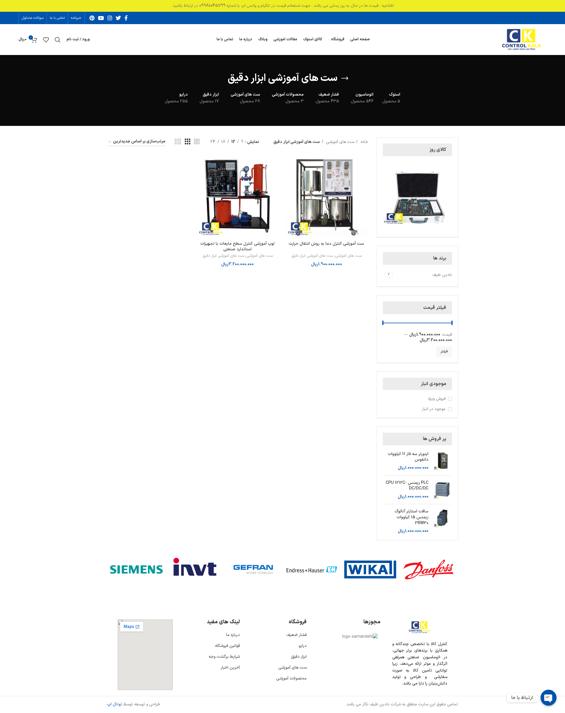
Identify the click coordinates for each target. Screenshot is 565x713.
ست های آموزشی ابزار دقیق (312, 256)
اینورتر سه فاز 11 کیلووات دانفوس (408, 457)
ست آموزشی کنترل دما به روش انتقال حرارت (326, 244)
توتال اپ (114, 704)
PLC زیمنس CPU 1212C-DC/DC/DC (407, 486)
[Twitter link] (118, 18)
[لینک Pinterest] (92, 18)
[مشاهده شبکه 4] (178, 142)
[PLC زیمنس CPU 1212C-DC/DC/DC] (442, 490)
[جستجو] (58, 40)
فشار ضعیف (296, 635)
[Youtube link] (101, 18)
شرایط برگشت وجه (224, 657)
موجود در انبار (434, 409)
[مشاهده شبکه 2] (197, 142)
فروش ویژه (437, 399)
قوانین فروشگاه (227, 646)
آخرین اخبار (230, 667)
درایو (303, 646)
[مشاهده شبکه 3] (187, 142)
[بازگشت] (345, 78)
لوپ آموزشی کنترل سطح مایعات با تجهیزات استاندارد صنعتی (237, 247)
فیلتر (444, 351)
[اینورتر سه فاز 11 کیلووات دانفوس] (442, 461)
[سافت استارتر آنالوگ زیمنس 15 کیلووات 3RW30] (442, 521)
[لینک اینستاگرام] (110, 18)
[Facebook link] (126, 18)
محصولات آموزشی (291, 678)
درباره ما (233, 635)
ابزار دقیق (299, 657)
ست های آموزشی (339, 142)
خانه (363, 142)
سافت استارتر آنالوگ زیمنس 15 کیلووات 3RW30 (411, 517)
